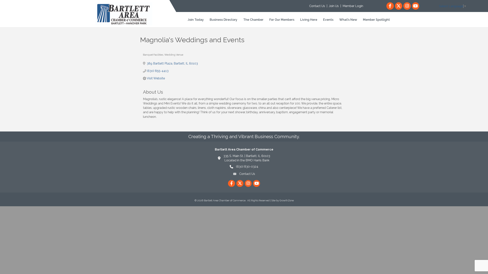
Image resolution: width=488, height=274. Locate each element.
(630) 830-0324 (247, 166)
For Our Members (281, 20)
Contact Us (317, 6)
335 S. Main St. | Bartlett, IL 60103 (246, 156)
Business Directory (223, 20)
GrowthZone (286, 200)
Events (328, 20)
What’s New (348, 20)
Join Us (334, 6)
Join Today (196, 20)
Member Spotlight (376, 20)
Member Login (353, 6)
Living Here (308, 20)
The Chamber (253, 20)
